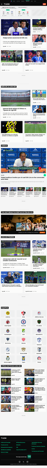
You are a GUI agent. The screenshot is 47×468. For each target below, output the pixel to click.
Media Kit (18, 444)
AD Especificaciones (20, 442)
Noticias (18, 1)
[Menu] (2, 4)
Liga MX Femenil (6, 267)
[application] (23, 160)
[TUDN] (7, 4)
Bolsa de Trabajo (4, 452)
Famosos (22, 1)
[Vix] (44, 4)
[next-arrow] (46, 227)
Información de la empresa (6, 447)
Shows (14, 1)
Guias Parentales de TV (21, 449)
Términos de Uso (4, 444)
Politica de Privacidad (5, 442)
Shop (35, 1)
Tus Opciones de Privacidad (38, 451)
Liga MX (4, 46)
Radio (32, 1)
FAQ (17, 447)
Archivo (33, 448)
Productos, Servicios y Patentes (38, 446)
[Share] (45, 175)
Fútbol (34, 31)
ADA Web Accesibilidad (6, 449)
